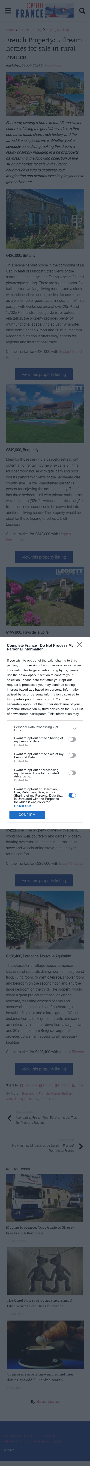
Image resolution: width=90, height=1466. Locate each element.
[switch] (72, 739)
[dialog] (45, 733)
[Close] (81, 645)
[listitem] (45, 728)
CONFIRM (27, 814)
